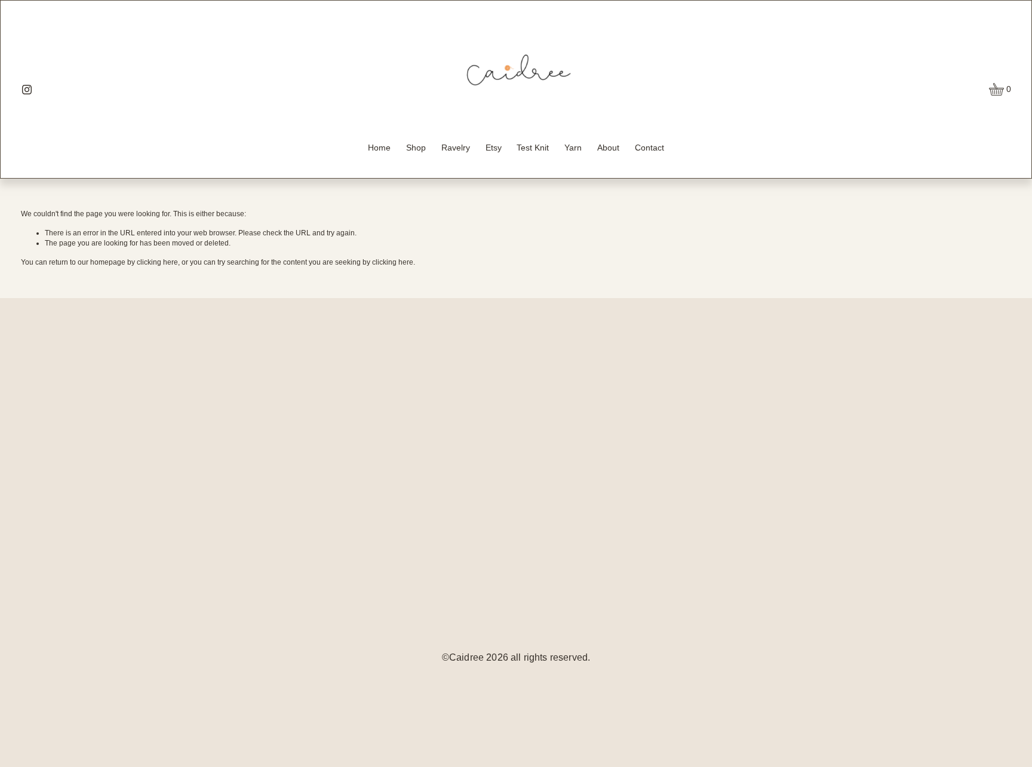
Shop (416, 147)
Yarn (573, 147)
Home (379, 147)
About (608, 147)
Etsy (494, 147)
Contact (649, 147)
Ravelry (455, 147)
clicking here (157, 262)
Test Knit (533, 147)
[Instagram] (27, 90)
